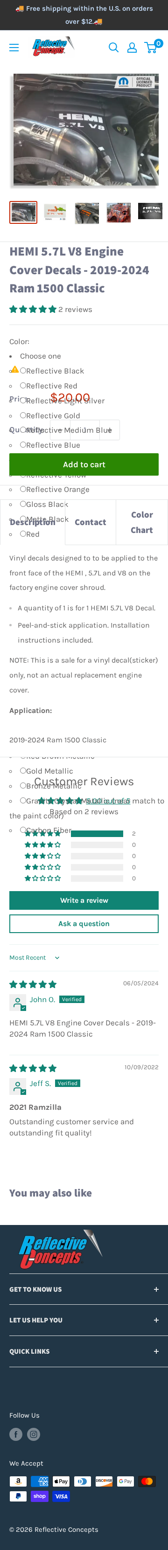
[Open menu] (14, 47)
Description (33, 521)
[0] (151, 47)
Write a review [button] (84, 900)
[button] (33, 309)
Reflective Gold (53, 415)
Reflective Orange (58, 489)
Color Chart (142, 522)
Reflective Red (51, 385)
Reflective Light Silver (65, 400)
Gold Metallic (49, 770)
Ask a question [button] (84, 923)
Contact (90, 521)
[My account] (132, 47)
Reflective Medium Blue (69, 430)
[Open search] (114, 47)
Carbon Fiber (48, 830)
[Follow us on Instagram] (33, 1434)
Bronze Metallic (54, 785)
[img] (32, 984)
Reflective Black (55, 370)
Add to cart (84, 464)
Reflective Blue (53, 445)
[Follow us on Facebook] (15, 1434)
